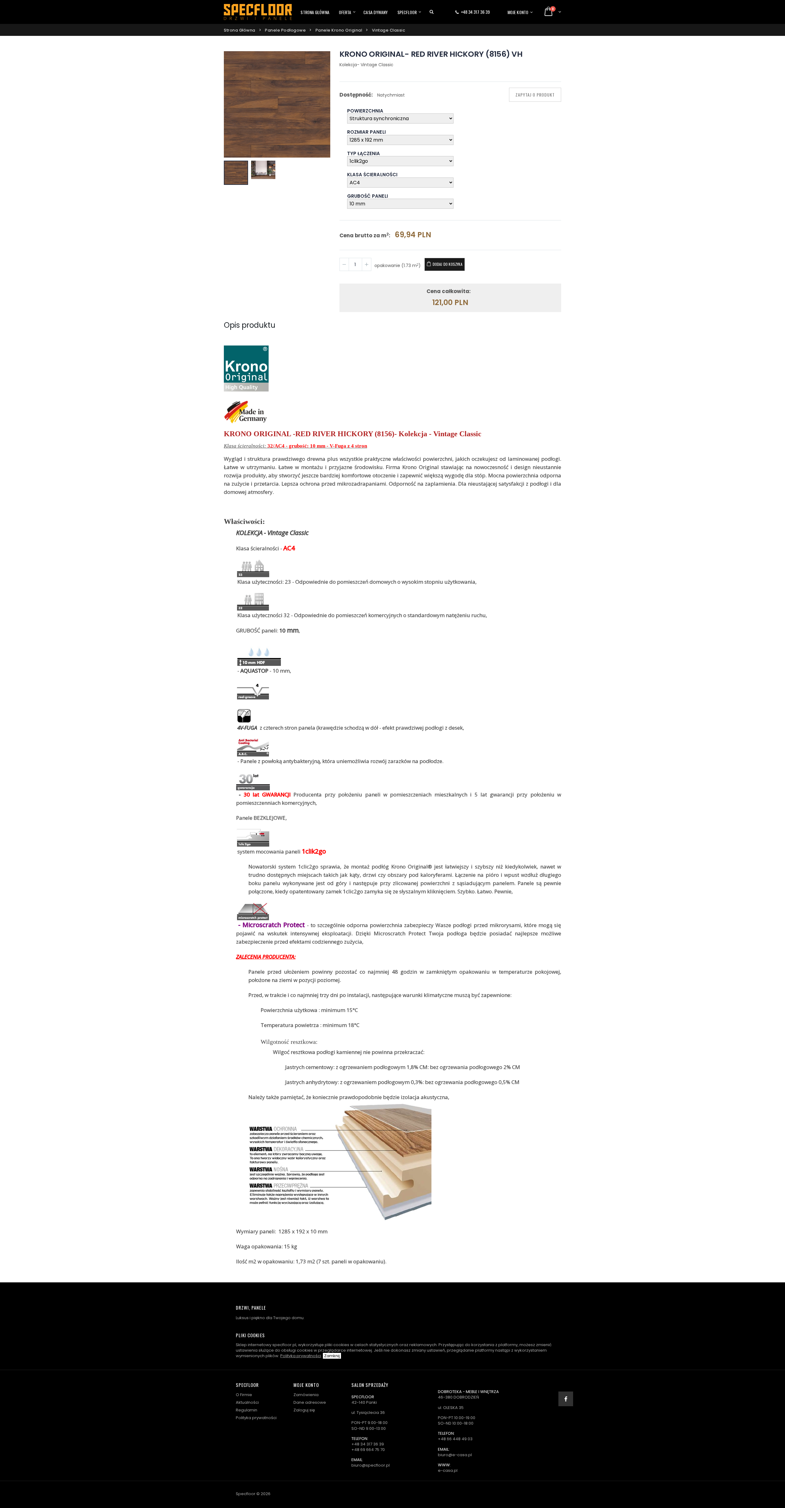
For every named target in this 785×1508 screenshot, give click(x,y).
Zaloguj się (304, 1410)
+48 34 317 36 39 (475, 12)
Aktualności (247, 1402)
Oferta (345, 12)
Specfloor (407, 12)
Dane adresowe (309, 1402)
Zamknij (332, 1356)
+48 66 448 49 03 (455, 1439)
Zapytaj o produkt (535, 94)
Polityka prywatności (300, 1356)
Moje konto (517, 12)
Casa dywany (375, 12)
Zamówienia (306, 1395)
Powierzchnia (365, 111)
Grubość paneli (367, 196)
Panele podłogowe (285, 30)
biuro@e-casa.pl (455, 1455)
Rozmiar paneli (366, 132)
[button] (431, 11)
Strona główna (315, 12)
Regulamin (246, 1410)
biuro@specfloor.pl (370, 1465)
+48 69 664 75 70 (368, 1450)
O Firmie (244, 1395)
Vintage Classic (388, 30)
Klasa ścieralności (372, 175)
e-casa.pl (448, 1470)
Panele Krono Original (339, 30)
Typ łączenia (363, 154)
